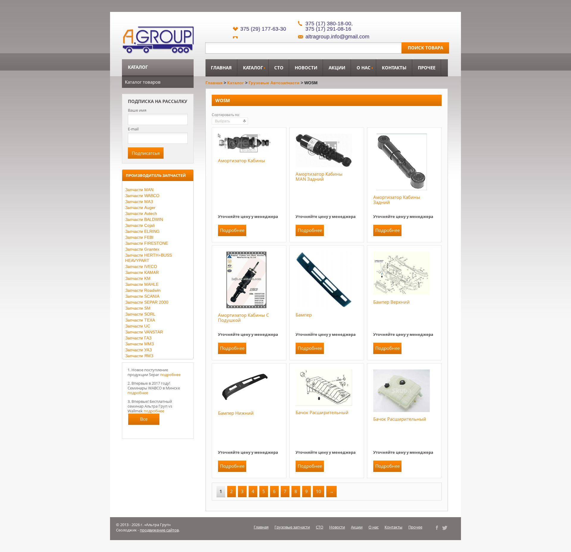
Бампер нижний (236, 413)
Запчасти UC (137, 326)
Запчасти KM (137, 278)
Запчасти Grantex (142, 249)
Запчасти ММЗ (139, 344)
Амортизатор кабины (241, 160)
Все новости (144, 420)
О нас (364, 68)
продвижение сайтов (159, 530)
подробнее (170, 374)
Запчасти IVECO (141, 266)
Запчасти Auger (140, 207)
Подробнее (232, 230)
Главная (221, 68)
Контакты (394, 68)
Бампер (304, 315)
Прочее (426, 68)
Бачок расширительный (322, 412)
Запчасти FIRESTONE (146, 243)
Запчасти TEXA (140, 320)
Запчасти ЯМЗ (139, 355)
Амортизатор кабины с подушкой (243, 317)
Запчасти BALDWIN (144, 219)
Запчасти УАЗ (138, 349)
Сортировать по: (226, 115)
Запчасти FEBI (139, 237)
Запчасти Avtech (141, 213)
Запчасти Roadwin (143, 290)
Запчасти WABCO (142, 195)
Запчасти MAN (139, 189)
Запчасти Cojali (140, 225)
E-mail (133, 129)
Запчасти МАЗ (139, 201)
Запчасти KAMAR (142, 272)
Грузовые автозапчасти (274, 82)
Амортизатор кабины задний (396, 199)
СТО (278, 68)
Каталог (253, 68)
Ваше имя (137, 110)
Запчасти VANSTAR (144, 332)
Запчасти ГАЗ (138, 338)
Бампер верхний (391, 302)
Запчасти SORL (140, 314)
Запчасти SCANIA (142, 296)
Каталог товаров (143, 82)
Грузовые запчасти (292, 527)
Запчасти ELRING (142, 231)
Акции (337, 68)
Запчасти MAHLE (142, 284)
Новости (306, 68)
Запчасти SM (137, 308)
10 (318, 491)
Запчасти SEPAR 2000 (146, 302)
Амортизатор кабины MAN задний (319, 176)
